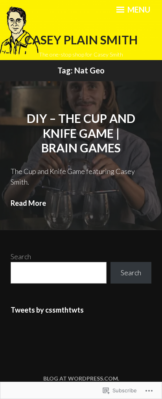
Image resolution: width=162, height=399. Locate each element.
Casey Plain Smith (81, 40)
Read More (28, 203)
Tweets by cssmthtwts (47, 310)
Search (21, 256)
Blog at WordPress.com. (81, 378)
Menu (138, 9)
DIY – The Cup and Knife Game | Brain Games (81, 133)
